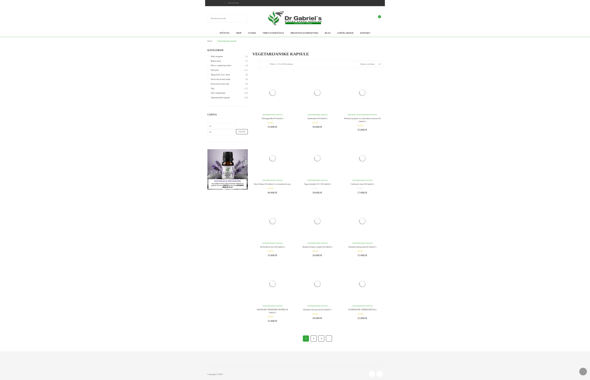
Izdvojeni (215, 70)
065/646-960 (233, 3)
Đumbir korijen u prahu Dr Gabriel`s (317, 247)
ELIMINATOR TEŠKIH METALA (362, 309)
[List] (264, 64)
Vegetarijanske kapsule (220, 97)
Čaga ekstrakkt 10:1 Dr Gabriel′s (317, 184)
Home (209, 41)
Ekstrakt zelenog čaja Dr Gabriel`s (317, 309)
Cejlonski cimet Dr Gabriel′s (362, 184)
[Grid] (256, 64)
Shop (238, 33)
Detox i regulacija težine (221, 65)
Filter (242, 131)
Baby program (217, 56)
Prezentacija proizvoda (304, 33)
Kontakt (365, 33)
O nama (252, 33)
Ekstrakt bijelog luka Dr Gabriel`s (362, 247)
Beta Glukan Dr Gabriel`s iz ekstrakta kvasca (272, 184)
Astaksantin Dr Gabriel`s (317, 118)
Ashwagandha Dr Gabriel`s (273, 118)
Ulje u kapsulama (218, 93)
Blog (328, 33)
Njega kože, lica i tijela (220, 74)
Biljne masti (216, 61)
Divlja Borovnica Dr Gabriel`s (272, 247)
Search (243, 18)
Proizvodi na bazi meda (220, 79)
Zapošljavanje (345, 33)
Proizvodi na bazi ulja (220, 84)
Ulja (212, 88)
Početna (224, 33)
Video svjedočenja (273, 33)
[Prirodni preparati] (295, 19)
